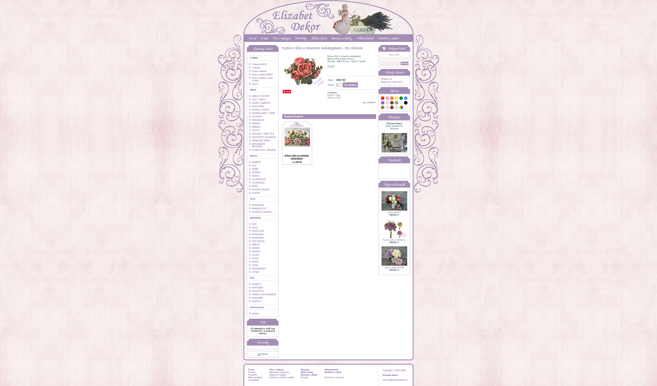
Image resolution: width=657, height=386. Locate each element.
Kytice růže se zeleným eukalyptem (297, 157)
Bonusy (304, 377)
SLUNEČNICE (259, 179)
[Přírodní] (396, 108)
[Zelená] (401, 98)
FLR (339, 97)
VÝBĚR (254, 58)
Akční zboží (319, 38)
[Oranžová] (392, 98)
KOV (254, 224)
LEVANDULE (258, 182)
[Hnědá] (392, 103)
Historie (252, 372)
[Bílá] (401, 103)
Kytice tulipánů (259, 71)
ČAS (252, 278)
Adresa (255, 313)
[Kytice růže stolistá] (394, 265)
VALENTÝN (257, 291)
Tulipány (256, 67)
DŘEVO (256, 244)
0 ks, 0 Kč (394, 54)
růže (338, 95)
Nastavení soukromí (334, 377)
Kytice (330, 95)
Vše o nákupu (281, 38)
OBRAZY (256, 127)
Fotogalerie (253, 380)
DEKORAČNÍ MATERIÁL (258, 145)
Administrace (257, 307)
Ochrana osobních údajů (281, 377)
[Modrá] (405, 98)
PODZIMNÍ (257, 298)
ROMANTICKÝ (259, 208)
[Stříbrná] (387, 108)
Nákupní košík (396, 48)
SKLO (255, 227)
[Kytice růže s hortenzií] (394, 237)
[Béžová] (387, 103)
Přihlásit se (386, 79)
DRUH (253, 90)
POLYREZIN (258, 241)
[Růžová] (387, 98)
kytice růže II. (394, 212)
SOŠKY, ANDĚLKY (261, 103)
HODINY (256, 123)
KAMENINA (258, 238)
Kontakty (252, 375)
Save (288, 91)
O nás (264, 38)
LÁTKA (255, 255)
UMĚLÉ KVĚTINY (261, 96)
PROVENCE (258, 205)
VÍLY (254, 165)
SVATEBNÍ (257, 287)
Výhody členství (394, 72)
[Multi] (401, 108)
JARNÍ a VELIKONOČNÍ (264, 294)
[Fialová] (382, 103)
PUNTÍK (256, 193)
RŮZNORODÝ (259, 268)
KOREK (256, 248)
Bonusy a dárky (341, 38)
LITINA (255, 272)
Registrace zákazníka (391, 82)
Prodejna (394, 117)
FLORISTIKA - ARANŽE (264, 150)
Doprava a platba (277, 375)
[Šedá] (396, 103)
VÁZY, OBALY (259, 99)
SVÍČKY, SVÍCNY (261, 110)
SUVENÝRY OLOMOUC (264, 137)
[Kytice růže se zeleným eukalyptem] (297, 145)
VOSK (255, 265)
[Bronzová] (392, 108)
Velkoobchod (364, 38)
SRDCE (256, 176)
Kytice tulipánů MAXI (262, 74)
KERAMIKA (258, 234)
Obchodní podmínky (279, 372)
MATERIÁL (255, 218)
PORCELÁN (258, 231)
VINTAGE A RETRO (262, 212)
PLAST (255, 258)
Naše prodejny (255, 377)
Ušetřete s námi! (388, 38)
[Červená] (382, 98)
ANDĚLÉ (256, 162)
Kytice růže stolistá (394, 267)
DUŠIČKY (257, 301)
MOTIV (253, 156)
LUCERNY (257, 116)
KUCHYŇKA (258, 106)
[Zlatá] (382, 108)
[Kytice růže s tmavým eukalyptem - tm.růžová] (304, 86)
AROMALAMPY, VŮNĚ (263, 113)
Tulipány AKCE (259, 64)
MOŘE (255, 169)
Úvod (252, 38)
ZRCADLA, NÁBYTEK (263, 133)
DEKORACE (258, 120)
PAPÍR (255, 262)
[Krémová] (405, 108)
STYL (253, 199)
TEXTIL (256, 130)
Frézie (255, 84)
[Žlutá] (396, 98)
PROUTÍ (256, 251)
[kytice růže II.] (394, 209)
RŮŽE (255, 186)
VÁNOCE (256, 284)
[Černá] (405, 103)
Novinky (300, 38)
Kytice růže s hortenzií (394, 240)
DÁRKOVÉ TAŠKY (261, 140)
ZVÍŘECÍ (256, 172)
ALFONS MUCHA (260, 189)
